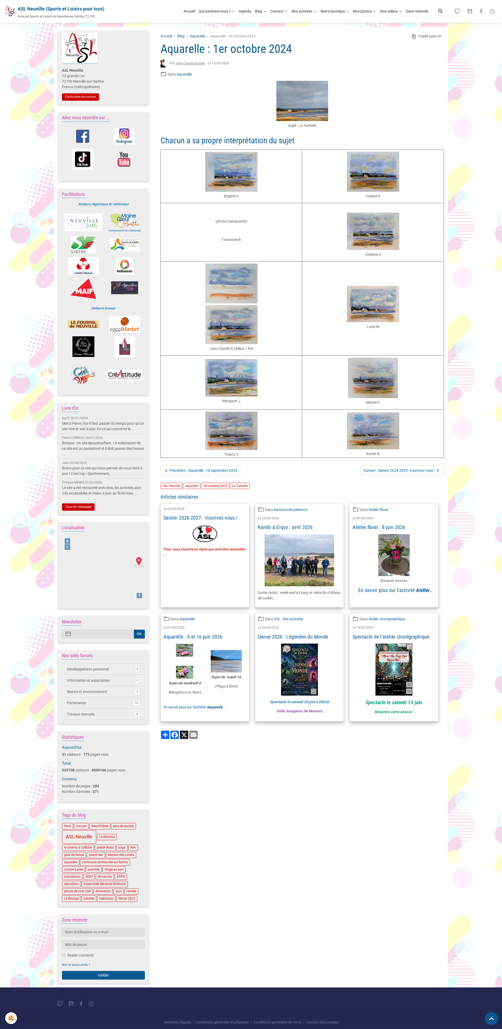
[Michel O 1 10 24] (373, 378)
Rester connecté (80, 955)
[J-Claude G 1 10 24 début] (231, 283)
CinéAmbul (107, 837)
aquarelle (191, 486)
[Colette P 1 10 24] (373, 172)
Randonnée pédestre (290, 510)
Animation (103, 891)
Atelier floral (378, 510)
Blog (259, 11)
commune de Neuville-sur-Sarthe (105, 862)
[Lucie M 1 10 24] (373, 304)
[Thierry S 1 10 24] (231, 431)
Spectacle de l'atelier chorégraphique (390, 637)
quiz (119, 891)
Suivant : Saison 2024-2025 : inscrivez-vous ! (399, 470)
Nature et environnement (103, 692)
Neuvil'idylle (100, 826)
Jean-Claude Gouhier (190, 63)
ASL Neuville (171, 486)
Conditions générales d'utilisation (222, 1022)
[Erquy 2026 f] (299, 560)
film (133, 847)
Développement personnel (103, 669)
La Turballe (240, 486)
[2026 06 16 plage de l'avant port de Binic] (226, 661)
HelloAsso (106, 898)
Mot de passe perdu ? (76, 965)
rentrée (131, 891)
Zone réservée (417, 11)
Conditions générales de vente (277, 1022)
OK (139, 634)
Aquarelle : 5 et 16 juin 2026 (192, 637)
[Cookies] (11, 1018)
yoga (122, 847)
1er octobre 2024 (215, 486)
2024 (89, 876)
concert (81, 826)
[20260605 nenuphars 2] (185, 672)
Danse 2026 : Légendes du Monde (293, 637)
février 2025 (126, 898)
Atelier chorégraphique (387, 619)
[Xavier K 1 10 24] (373, 430)
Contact (277, 11)
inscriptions (72, 876)
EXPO (121, 876)
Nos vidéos (389, 11)
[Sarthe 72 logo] (83, 245)
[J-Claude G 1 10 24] (231, 324)
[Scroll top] (491, 1018)
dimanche (105, 876)
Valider (103, 975)
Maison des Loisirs (121, 855)
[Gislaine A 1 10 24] (373, 231)
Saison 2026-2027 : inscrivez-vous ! (200, 518)
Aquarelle (197, 36)
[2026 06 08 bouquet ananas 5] (393, 555)
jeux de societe (123, 826)
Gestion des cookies (322, 1022)
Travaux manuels (103, 714)
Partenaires (103, 703)
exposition (71, 884)
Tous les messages (78, 507)
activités (94, 869)
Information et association (103, 680)
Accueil (189, 11)
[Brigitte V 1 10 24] (231, 172)
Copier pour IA (429, 36)
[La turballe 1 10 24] (302, 101)
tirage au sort (114, 869)
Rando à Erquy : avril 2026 (285, 527)
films (67, 826)
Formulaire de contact (80, 97)
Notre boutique (333, 11)
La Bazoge (71, 898)
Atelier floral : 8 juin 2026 (378, 527)
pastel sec (96, 855)
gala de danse (74, 855)
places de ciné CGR (77, 891)
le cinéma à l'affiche (78, 847)
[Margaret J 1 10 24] (231, 377)
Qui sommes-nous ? (215, 11)
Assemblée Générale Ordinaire (105, 884)
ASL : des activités (288, 619)
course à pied (73, 869)
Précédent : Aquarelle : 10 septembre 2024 (203, 470)
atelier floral (105, 847)
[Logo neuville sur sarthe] (83, 222)
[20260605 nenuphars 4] (185, 653)
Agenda (245, 11)
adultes (89, 898)
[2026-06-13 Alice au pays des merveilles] (393, 670)
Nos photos (363, 11)
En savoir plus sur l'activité (394, 593)
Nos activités (302, 11)
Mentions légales (177, 1022)
